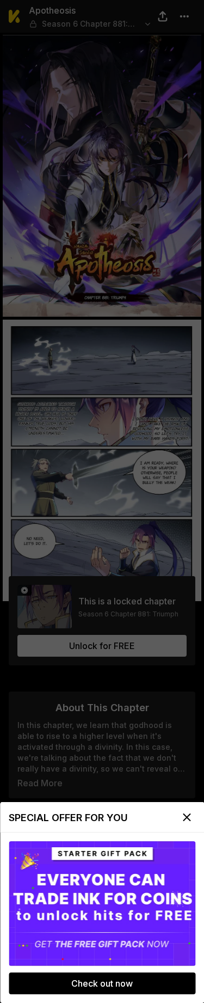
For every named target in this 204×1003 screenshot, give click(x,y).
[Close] (186, 817)
